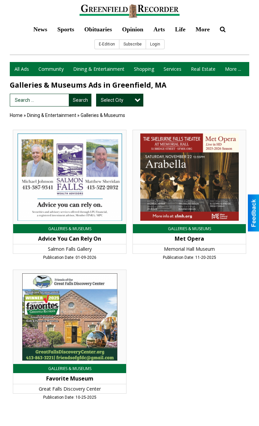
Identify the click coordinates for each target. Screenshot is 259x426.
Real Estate (203, 69)
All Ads (22, 69)
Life (180, 29)
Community (51, 69)
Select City (112, 100)
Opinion (132, 29)
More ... (233, 69)
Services (172, 69)
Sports (65, 29)
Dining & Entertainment (98, 69)
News (40, 29)
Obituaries (98, 29)
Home (16, 115)
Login (155, 44)
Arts (159, 29)
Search (80, 100)
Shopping (144, 69)
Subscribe (132, 44)
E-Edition (107, 44)
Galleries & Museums (103, 115)
